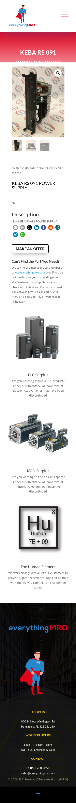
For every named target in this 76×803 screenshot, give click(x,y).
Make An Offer (30, 248)
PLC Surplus (38, 374)
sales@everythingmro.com (28, 272)
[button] (58, 73)
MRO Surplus (38, 470)
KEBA (33, 167)
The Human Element (38, 566)
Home (15, 167)
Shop (24, 167)
